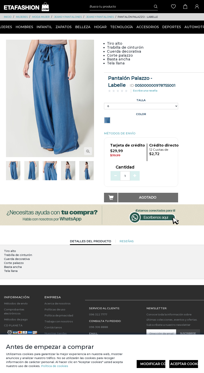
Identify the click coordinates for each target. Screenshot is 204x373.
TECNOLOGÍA (121, 27)
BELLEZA (82, 27)
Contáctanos (53, 327)
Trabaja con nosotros (58, 321)
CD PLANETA (13, 325)
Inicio (8, 16)
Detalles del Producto (90, 242)
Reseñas (127, 241)
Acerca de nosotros (57, 303)
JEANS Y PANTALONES (68, 16)
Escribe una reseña (145, 90)
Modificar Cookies (152, 364)
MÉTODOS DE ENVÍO (119, 133)
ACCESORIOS (147, 27)
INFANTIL (44, 27)
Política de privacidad (58, 315)
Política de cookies (54, 366)
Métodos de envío (16, 303)
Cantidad (125, 167)
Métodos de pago (16, 319)
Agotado (147, 197)
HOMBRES (24, 27)
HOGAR (100, 27)
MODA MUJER (41, 16)
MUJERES (22, 16)
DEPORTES (171, 27)
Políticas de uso (54, 309)
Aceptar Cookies (184, 364)
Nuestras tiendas (55, 333)
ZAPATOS (64, 27)
